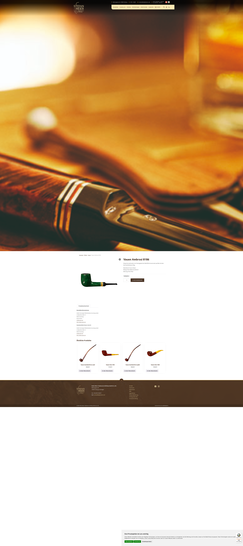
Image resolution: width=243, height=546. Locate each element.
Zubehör (151, 7)
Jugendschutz (132, 393)
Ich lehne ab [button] (137, 541)
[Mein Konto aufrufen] (166, 7)
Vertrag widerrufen (133, 396)
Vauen (89, 255)
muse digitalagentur (164, 405)
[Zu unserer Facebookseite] (155, 386)
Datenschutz (132, 389)
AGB (130, 391)
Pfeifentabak (135, 7)
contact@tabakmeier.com (99, 395)
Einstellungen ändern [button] (147, 541)
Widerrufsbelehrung (133, 395)
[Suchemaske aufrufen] (164, 7)
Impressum (131, 387)
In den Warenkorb (137, 280)
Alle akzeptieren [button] (129, 541)
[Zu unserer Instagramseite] (158, 386)
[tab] (83, 306)
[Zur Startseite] (78, 13)
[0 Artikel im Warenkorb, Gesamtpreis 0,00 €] (169, 7)
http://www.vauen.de (81, 322)
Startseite (81, 255)
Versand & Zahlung (133, 398)
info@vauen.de (80, 320)
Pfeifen (129, 7)
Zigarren (115, 7)
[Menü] (241, 533)
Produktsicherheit (84, 306)
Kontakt (131, 385)
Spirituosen (144, 7)
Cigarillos (122, 7)
